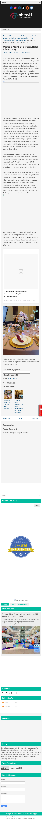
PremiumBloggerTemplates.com (14, 818)
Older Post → (36, 419)
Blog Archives (22, 604)
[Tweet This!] (11, 378)
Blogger (34, 814)
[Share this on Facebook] (9, 378)
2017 (10, 36)
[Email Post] (4, 382)
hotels (34, 36)
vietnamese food (9, 40)
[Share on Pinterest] (16, 378)
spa (18, 38)
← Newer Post (6, 419)
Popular (5, 604)
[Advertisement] (21, 22)
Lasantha (33, 816)
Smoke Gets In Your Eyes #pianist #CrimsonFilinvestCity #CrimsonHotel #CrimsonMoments (16, 293)
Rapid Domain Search (30, 818)
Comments (7, 706)
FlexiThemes (15, 816)
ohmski (19, 814)
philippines (12, 38)
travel (31, 38)
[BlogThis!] (10, 383)
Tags (12, 604)
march (5, 38)
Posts (6, 702)
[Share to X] (12, 383)
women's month (21, 40)
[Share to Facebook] (14, 383)
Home (5, 36)
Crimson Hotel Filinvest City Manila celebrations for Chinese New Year (19, 406)
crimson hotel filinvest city (22, 36)
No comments (26, 52)
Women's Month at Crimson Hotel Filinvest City (20, 48)
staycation (24, 38)
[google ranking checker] (21, 600)
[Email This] (8, 383)
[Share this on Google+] (13, 378)
